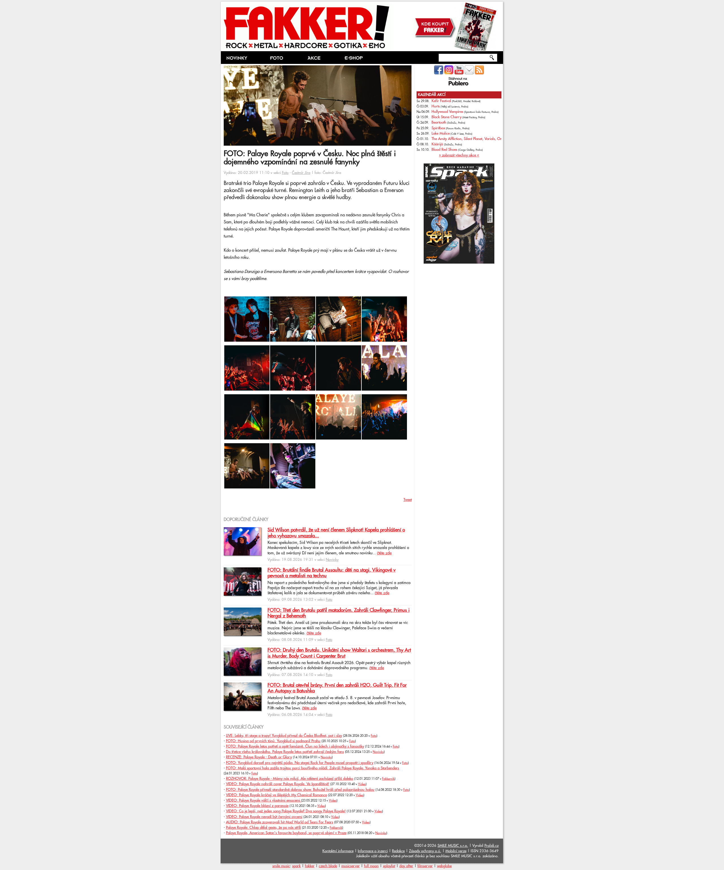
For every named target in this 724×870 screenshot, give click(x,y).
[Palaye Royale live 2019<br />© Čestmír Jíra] (247, 340)
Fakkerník (388, 779)
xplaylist (389, 866)
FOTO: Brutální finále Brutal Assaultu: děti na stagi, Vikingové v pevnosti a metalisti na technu (332, 573)
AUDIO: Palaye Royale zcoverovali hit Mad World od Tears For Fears (279, 822)
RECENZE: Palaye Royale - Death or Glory (259, 757)
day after (406, 866)
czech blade (328, 866)
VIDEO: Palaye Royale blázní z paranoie (257, 806)
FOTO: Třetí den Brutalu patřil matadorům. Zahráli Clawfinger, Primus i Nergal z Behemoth (339, 613)
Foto (285, 173)
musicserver (350, 866)
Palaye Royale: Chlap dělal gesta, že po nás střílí (263, 828)
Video (362, 784)
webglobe (444, 866)
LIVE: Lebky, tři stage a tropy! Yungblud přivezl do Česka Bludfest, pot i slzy (284, 736)
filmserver (425, 866)
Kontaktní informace (338, 851)
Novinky (332, 560)
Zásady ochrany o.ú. (425, 851)
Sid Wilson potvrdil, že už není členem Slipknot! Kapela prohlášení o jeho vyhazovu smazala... (336, 533)
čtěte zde (384, 553)
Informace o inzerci (373, 851)
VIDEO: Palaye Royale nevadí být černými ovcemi (264, 817)
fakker (309, 866)
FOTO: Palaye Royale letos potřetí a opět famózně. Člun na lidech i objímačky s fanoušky (295, 746)
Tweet (408, 500)
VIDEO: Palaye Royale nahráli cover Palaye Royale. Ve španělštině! (277, 784)
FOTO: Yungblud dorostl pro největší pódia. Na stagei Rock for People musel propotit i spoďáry (299, 763)
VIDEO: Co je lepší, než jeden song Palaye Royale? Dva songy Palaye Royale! (286, 811)
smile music (281, 866)
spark (296, 866)
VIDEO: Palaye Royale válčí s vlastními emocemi (263, 800)
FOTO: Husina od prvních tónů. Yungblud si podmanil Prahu (273, 741)
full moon (371, 866)
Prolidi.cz (491, 846)
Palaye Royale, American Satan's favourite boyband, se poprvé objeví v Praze (286, 833)
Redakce (398, 851)
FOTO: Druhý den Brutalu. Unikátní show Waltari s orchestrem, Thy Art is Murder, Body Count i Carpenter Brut (339, 653)
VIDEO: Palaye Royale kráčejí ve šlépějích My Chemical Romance (276, 795)
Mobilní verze (455, 851)
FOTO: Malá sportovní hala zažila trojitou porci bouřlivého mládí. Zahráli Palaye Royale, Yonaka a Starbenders (312, 768)
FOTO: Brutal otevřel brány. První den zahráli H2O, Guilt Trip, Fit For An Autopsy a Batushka (337, 688)
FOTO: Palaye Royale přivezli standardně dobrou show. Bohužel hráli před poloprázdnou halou (300, 790)
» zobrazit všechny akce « (459, 155)
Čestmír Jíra (301, 173)
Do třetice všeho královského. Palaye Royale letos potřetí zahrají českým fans (285, 752)
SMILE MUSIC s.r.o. (453, 846)
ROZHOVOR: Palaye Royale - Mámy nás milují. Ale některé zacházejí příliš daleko (289, 779)
